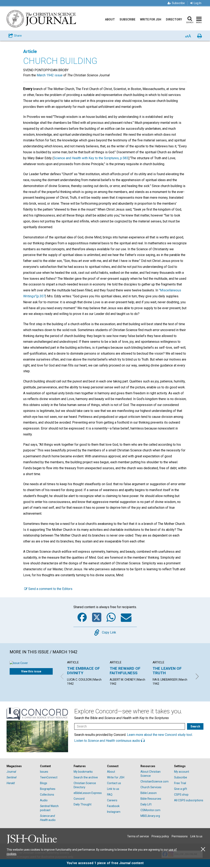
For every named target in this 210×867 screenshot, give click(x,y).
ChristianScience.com (154, 781)
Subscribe (178, 3)
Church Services (150, 787)
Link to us (113, 788)
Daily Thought (82, 804)
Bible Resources (150, 798)
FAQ (109, 794)
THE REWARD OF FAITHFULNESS (125, 670)
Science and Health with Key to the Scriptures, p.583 (91, 158)
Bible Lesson (148, 793)
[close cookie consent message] (203, 849)
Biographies (47, 788)
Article (30, 51)
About (110, 19)
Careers (112, 800)
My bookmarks (83, 771)
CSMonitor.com (150, 810)
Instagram (113, 811)
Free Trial (180, 783)
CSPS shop (181, 794)
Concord (79, 798)
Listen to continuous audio (107, 741)
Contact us (114, 783)
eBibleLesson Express (88, 793)
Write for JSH (150, 19)
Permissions (180, 836)
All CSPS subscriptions (188, 800)
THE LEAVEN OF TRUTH (167, 670)
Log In (197, 3)
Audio (44, 800)
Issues (44, 771)
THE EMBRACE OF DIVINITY (83, 670)
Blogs (43, 783)
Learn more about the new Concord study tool (159, 735)
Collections (47, 794)
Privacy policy (160, 836)
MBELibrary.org (150, 815)
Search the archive (86, 777)
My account (181, 771)
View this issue (31, 671)
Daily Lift (146, 804)
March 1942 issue (50, 75)
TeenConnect (48, 777)
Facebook (113, 806)
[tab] (21, 766)
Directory (174, 19)
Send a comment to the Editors (49, 589)
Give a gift (180, 788)
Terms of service (138, 836)
